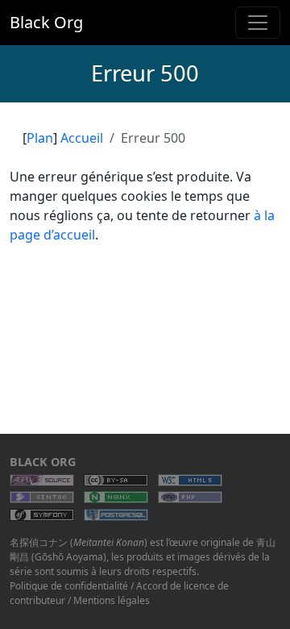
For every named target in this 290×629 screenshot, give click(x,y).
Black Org (46, 22)
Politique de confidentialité (69, 586)
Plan (40, 138)
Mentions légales (111, 600)
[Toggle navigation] (257, 22)
